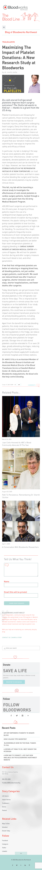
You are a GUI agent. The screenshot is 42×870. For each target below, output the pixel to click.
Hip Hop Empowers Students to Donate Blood (19, 734)
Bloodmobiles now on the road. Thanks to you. (20, 744)
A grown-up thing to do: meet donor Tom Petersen (20, 750)
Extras (4, 807)
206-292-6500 (6, 779)
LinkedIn (4, 851)
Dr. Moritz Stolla (10, 72)
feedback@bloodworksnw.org (11, 783)
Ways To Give (6, 823)
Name (6, 581)
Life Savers (5, 796)
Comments (31, 385)
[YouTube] (21, 865)
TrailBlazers (8, 42)
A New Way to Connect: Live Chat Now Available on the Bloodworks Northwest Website (20, 757)
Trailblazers (5, 803)
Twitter (4, 847)
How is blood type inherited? (15, 739)
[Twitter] (17, 715)
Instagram (5, 844)
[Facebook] (11, 715)
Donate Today (6, 831)
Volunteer (5, 827)
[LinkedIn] (25, 865)
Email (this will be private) (15, 592)
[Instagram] (22, 715)
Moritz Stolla (10, 359)
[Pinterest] (28, 715)
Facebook (5, 840)
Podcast (4, 810)
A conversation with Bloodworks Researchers (20, 547)
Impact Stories (6, 799)
